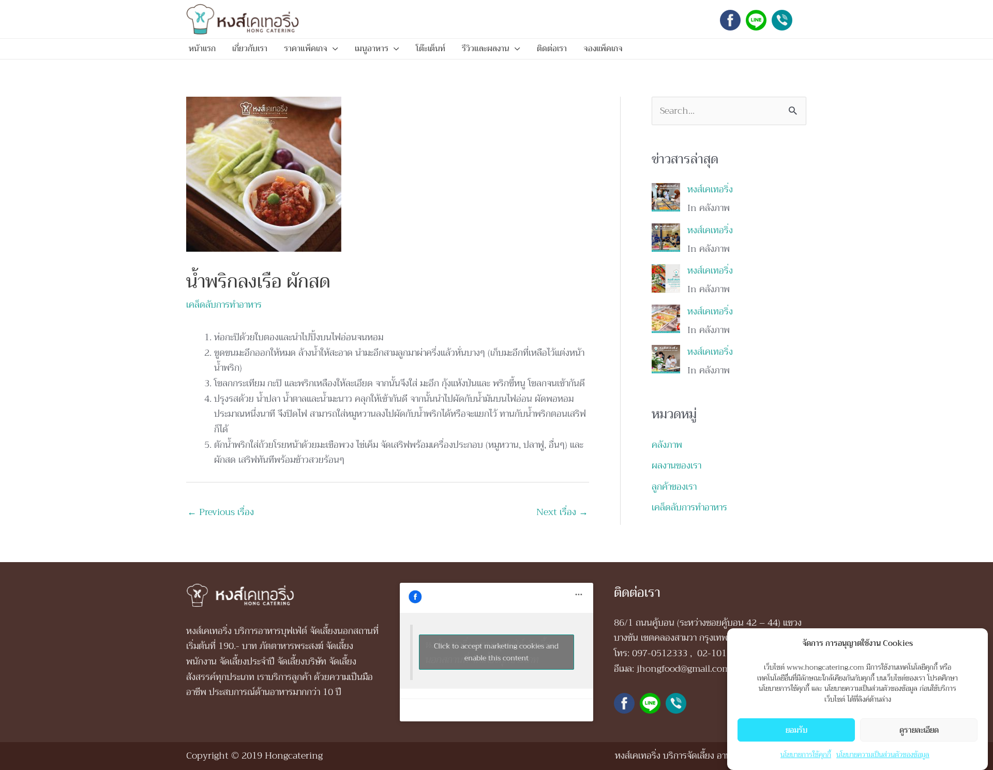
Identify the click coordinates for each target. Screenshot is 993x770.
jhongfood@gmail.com (683, 668)
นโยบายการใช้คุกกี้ (805, 754)
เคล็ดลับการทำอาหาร (224, 304)
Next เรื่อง (562, 512)
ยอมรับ (796, 729)
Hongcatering (294, 755)
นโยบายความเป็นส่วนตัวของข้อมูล (882, 754)
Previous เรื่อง (220, 512)
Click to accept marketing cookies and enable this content (496, 652)
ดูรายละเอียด (919, 729)
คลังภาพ (667, 444)
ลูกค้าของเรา (674, 486)
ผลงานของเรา (676, 465)
